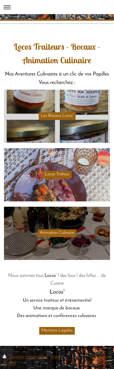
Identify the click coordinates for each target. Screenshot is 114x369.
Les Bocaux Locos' (57, 115)
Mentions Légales (57, 330)
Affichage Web (98, 363)
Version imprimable (27, 356)
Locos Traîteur (57, 174)
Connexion (100, 356)
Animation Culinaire (57, 232)
